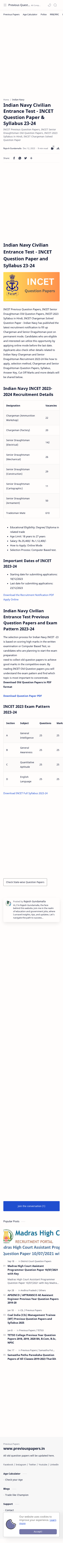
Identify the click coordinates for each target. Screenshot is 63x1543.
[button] (49, 5)
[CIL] (22, 1310)
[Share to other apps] (31, 158)
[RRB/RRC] (54, 14)
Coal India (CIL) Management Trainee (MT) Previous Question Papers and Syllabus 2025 (31, 1318)
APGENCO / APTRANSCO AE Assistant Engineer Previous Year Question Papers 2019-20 (33, 1298)
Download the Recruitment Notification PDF (28, 595)
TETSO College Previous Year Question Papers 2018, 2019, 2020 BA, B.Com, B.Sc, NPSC (32, 1338)
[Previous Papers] (11, 14)
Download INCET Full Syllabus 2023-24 (25, 793)
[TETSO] (40, 1330)
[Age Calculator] (30, 14)
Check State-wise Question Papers (25, 882)
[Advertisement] (31, 60)
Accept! (38, 1531)
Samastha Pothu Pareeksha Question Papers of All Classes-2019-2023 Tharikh (32, 1356)
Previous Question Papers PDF (19, 5)
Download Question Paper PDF (22, 695)
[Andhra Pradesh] (29, 1290)
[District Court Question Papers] (36, 1261)
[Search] (55, 5)
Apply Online (10, 599)
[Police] (44, 14)
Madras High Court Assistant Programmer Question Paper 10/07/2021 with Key (33, 1269)
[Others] (42, 1290)
